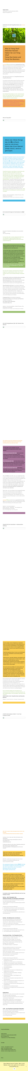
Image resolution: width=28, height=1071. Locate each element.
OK (14, 1068)
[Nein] (26, 1066)
